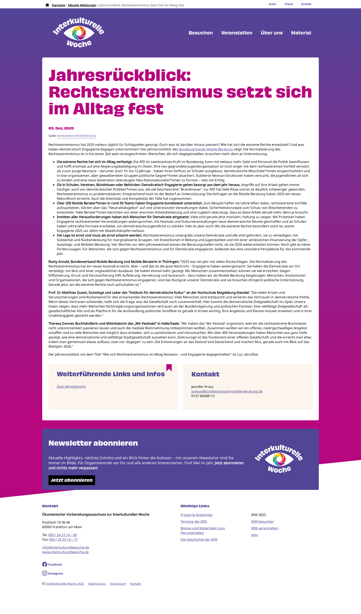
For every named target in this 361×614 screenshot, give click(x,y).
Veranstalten (236, 33)
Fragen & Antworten (196, 514)
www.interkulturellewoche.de (65, 552)
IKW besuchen (262, 521)
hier (240, 354)
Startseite (58, 5)
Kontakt (135, 584)
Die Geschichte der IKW (198, 539)
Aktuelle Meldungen (82, 5)
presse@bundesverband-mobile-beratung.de (227, 391)
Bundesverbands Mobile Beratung (206, 149)
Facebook (55, 564)
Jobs (254, 535)
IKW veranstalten (264, 528)
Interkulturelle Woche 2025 (65, 584)
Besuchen (201, 33)
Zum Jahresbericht (71, 386)
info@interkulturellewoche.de (65, 547)
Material (301, 33)
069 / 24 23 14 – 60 (62, 535)
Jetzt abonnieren (72, 480)
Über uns (272, 33)
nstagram (56, 573)
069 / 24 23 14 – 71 (63, 539)
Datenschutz (97, 584)
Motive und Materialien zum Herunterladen (202, 530)
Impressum (118, 584)
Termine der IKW (194, 521)
